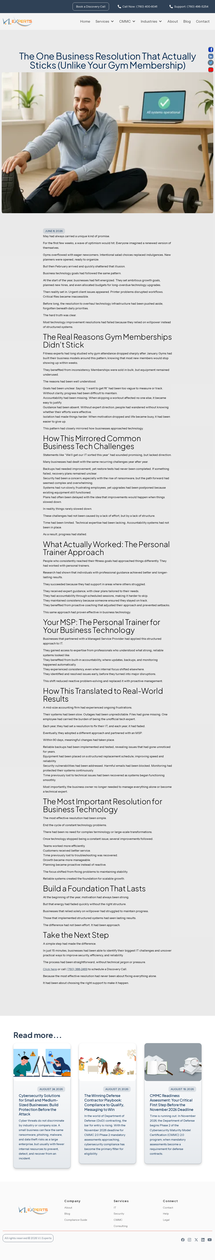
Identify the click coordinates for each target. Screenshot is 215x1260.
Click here (50, 969)
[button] (105, 21)
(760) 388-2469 (77, 969)
